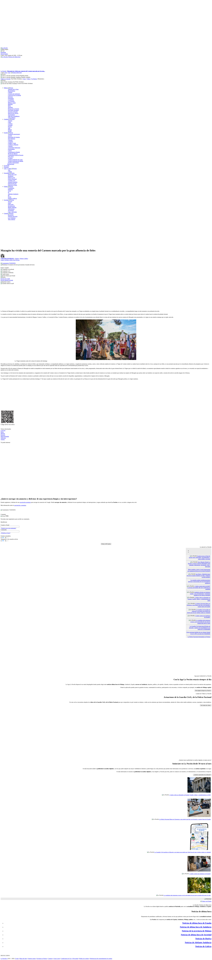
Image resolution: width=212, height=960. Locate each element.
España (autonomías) (13, 162)
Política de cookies (84, 958)
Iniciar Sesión (4, 54)
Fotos (24, 79)
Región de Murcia (12, 153)
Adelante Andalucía (13, 194)
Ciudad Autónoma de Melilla (15, 161)
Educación (10, 204)
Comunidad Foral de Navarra (15, 155)
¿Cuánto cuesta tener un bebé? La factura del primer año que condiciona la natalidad (198, 587)
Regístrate (3, 52)
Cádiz (9, 122)
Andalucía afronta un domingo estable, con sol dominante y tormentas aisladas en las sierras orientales (200, 594)
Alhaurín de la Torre (13, 89)
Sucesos (10, 201)
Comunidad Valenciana (14, 147)
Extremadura (11, 149)
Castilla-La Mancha (13, 144)
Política (6, 186)
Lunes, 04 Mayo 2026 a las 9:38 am (10, 260)
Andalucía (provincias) (14, 134)
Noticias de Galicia (203, 946)
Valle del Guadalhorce (14, 116)
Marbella (10, 104)
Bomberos (10, 176)
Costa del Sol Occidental (14, 95)
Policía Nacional (12, 179)
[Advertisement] (50, 12)
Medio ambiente (12, 207)
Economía (6, 165)
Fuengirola (11, 98)
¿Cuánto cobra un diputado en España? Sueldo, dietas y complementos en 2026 (199, 599)
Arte (9, 170)
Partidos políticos (12, 198)
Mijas (9, 105)
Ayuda (17, 958)
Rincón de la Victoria (13, 108)
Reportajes (10, 215)
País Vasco (11, 156)
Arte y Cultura (8, 168)
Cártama (10, 92)
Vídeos (28, 79)
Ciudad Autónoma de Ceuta (15, 159)
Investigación (11, 206)
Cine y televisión (12, 212)
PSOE (9, 197)
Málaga (6, 88)
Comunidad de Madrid (14, 152)
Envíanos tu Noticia (42, 958)
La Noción (3, 71)
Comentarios (12, 263)
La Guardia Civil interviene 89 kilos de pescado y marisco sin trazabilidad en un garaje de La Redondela (199, 628)
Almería (10, 120)
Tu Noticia (34, 79)
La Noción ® (4, 958)
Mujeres (3, 433)
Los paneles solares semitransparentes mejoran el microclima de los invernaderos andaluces (199, 581)
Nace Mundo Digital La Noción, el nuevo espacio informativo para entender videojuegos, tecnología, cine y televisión (199, 564)
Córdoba (10, 123)
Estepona (10, 97)
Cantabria (10, 141)
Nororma (10, 107)
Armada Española (12, 182)
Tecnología (11, 210)
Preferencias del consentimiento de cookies (101, 958)
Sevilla (10, 131)
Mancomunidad (5, 436)
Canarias (10, 140)
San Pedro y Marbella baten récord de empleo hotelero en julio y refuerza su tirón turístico (198, 575)
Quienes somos (32, 958)
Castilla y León (12, 143)
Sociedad (6, 200)
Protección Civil (12, 174)
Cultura (10, 171)
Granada (10, 125)
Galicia (10, 150)
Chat (2, 72)
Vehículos (3, 438)
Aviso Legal (56, 958)
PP (8, 195)
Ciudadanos (11, 188)
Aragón (10, 135)
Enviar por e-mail (5, 278)
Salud (9, 203)
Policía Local (11, 177)
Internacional (10, 164)
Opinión (6, 213)
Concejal (3, 430)
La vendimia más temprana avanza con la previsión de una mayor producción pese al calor (200, 622)
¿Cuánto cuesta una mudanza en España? (200, 873)
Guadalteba (11, 100)
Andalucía (7, 119)
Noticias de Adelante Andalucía (198, 942)
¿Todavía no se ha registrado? (8, 528)
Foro (6, 72)
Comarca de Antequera (14, 94)
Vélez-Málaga (11, 117)
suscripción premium (25, 502)
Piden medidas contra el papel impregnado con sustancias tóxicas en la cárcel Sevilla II (198, 570)
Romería (3, 435)
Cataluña (10, 146)
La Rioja (10, 158)
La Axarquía (11, 101)
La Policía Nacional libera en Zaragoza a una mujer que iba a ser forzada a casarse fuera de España (198, 605)
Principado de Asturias (14, 137)
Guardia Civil (11, 180)
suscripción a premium (20, 505)
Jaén (9, 128)
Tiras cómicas (11, 219)
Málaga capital (12, 103)
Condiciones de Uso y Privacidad (69, 958)
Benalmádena (11, 91)
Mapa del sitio (23, 958)
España (6, 132)
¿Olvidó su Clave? (5, 533)
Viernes (3, 439)
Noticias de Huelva (203, 938)
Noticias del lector (12, 216)
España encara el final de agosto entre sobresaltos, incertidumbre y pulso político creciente (199, 557)
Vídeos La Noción (5, 79)
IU (8, 192)
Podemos (10, 189)
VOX (9, 191)
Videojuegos (11, 209)
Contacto (50, 958)
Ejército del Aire (12, 183)
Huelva (10, 126)
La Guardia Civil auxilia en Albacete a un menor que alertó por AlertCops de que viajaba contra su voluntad (198, 611)
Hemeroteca (41, 79)
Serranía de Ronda (13, 111)
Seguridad (7, 173)
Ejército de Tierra (12, 185)
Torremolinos (11, 114)
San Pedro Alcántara (16, 79)
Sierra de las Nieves (13, 113)
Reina (2, 432)
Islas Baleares (11, 138)
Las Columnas (11, 218)
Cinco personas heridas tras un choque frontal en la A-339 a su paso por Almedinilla (198, 633)
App (9, 72)
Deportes (6, 167)
